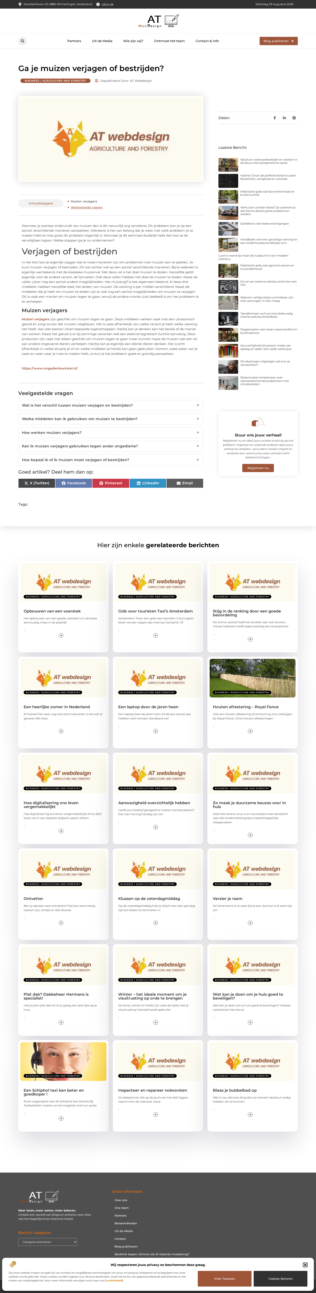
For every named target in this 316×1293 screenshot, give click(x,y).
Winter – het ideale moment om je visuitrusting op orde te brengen (152, 996)
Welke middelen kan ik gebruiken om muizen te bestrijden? (111, 419)
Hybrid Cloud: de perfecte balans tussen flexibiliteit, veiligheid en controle (268, 177)
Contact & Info (207, 41)
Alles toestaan (224, 1278)
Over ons (121, 1200)
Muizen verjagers (84, 201)
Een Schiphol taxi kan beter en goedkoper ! (54, 1092)
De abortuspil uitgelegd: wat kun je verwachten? (265, 363)
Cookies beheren (280, 1278)
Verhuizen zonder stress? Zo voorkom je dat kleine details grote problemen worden (268, 211)
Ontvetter (33, 898)
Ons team (122, 1207)
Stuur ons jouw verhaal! (258, 435)
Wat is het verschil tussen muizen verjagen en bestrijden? (111, 405)
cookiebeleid (114, 1280)
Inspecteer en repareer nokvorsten (152, 1090)
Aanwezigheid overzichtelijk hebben (154, 803)
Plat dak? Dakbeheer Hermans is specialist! (56, 996)
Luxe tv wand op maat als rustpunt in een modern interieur (253, 257)
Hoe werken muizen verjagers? (111, 432)
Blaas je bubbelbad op (235, 1090)
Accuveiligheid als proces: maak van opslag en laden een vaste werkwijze (266, 347)
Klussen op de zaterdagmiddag (149, 898)
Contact (120, 1238)
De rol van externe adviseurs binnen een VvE (268, 283)
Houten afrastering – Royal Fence (246, 707)
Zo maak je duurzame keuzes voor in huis (249, 805)
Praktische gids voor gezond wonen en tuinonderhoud (267, 267)
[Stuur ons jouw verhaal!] (258, 421)
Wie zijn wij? (133, 41)
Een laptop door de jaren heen (148, 707)
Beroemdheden (126, 1223)
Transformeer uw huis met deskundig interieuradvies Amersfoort (266, 315)
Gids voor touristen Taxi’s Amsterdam (155, 611)
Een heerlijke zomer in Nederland (57, 707)
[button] (305, 1265)
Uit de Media (102, 41)
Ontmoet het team (169, 41)
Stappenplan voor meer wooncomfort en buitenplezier (268, 331)
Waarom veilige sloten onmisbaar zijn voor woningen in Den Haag (266, 299)
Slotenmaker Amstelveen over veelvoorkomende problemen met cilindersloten (264, 381)
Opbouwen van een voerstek (52, 611)
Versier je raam (227, 898)
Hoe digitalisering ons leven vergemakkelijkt (51, 805)
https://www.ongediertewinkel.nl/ (50, 368)
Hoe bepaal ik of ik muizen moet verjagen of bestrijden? (111, 460)
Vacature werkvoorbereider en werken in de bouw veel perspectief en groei (268, 161)
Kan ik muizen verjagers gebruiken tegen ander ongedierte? (111, 446)
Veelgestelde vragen (87, 207)
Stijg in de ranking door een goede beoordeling (247, 613)
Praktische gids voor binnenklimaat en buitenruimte (267, 193)
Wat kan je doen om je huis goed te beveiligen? (248, 996)
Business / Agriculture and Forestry (55, 80)
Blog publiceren (126, 1246)
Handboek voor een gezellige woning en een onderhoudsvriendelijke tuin (269, 241)
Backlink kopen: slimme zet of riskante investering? (152, 1254)
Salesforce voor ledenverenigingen (264, 223)
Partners (74, 41)
